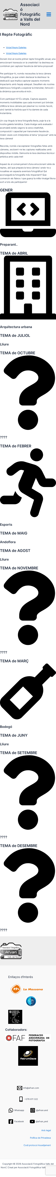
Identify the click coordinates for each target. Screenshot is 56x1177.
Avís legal (46, 1130)
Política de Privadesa (40, 1137)
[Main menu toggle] (49, 14)
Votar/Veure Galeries (16, 53)
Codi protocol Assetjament (37, 1145)
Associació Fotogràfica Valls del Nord (30, 14)
